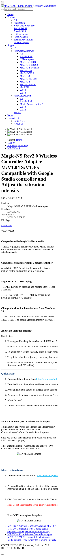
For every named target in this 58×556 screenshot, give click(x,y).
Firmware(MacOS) (23, 95)
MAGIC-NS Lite (28, 79)
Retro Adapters (21, 36)
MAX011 (24, 87)
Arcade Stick (20, 31)
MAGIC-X (25, 76)
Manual (17, 112)
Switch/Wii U (20, 28)
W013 (23, 109)
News (10, 115)
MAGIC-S (25, 81)
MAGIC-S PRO (28, 62)
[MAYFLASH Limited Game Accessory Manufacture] (29, 6)
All (15, 20)
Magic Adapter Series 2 (31, 104)
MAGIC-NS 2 (27, 73)
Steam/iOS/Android (23, 39)
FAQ (16, 48)
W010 (23, 90)
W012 (23, 93)
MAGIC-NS (26, 70)
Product (11, 17)
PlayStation (19, 22)
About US (19, 123)
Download (6, 225)
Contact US (13, 118)
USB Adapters (21, 34)
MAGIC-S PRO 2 (29, 65)
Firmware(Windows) (24, 50)
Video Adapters (21, 42)
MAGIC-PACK (28, 84)
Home (10, 14)
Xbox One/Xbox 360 (24, 25)
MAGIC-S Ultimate (29, 67)
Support (11, 45)
